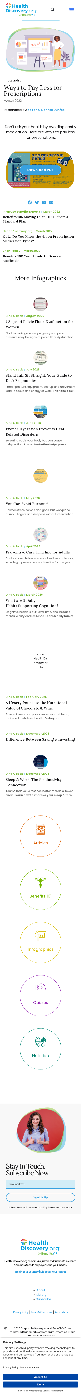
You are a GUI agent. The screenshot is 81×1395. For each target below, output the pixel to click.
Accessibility (61, 1312)
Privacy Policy (21, 1312)
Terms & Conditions (41, 1312)
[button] (52, 9)
